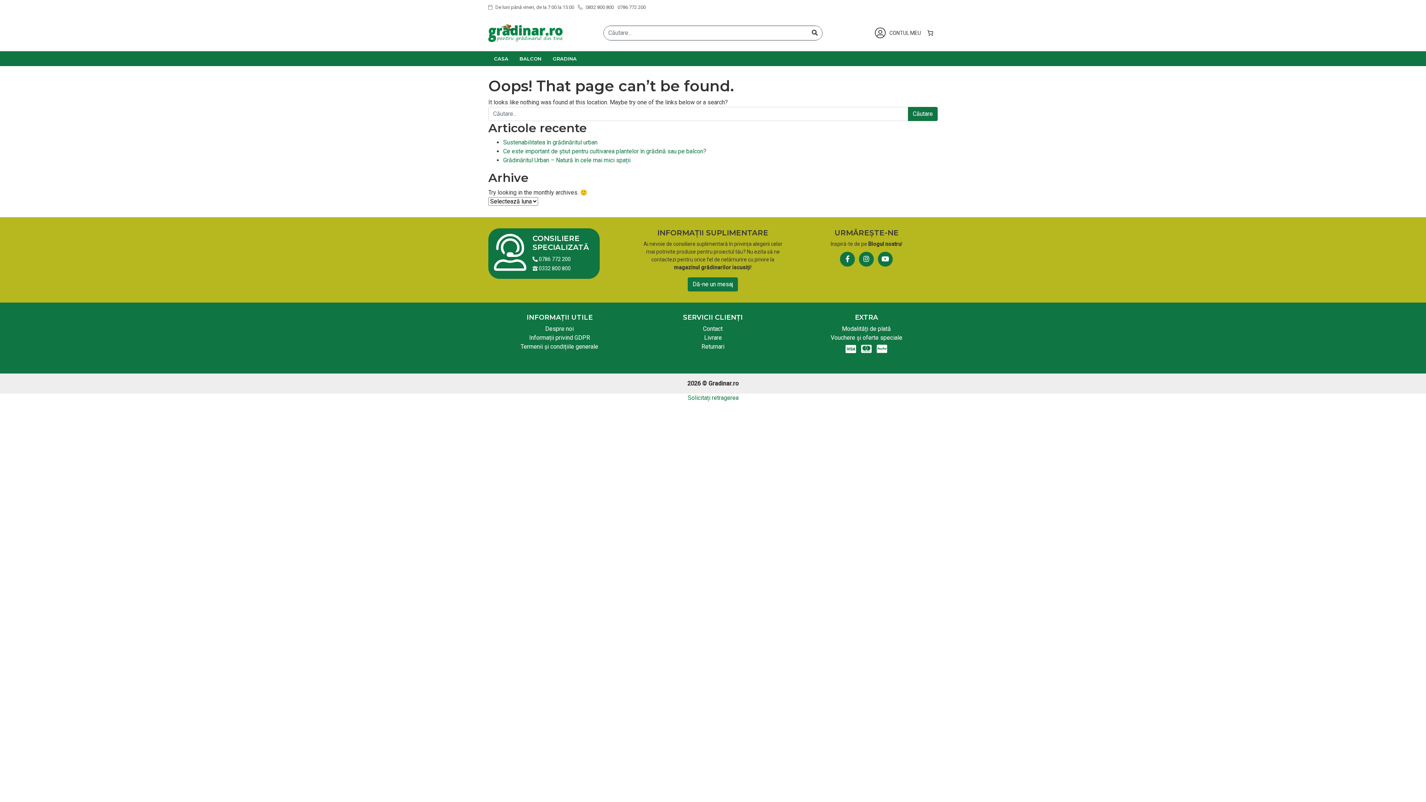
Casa (501, 59)
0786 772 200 (632, 7)
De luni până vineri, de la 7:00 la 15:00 (534, 7)
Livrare (713, 337)
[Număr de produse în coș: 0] (930, 33)
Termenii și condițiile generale (559, 346)
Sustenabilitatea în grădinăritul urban (550, 142)
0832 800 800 (599, 7)
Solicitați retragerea (713, 397)
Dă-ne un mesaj (713, 284)
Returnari (713, 346)
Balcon (530, 59)
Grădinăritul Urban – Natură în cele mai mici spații (567, 160)
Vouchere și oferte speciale (866, 337)
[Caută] (814, 33)
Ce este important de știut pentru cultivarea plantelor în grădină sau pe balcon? (604, 151)
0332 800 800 (554, 268)
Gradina (565, 59)
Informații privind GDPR (559, 337)
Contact (713, 328)
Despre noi (559, 328)
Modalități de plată (866, 328)
